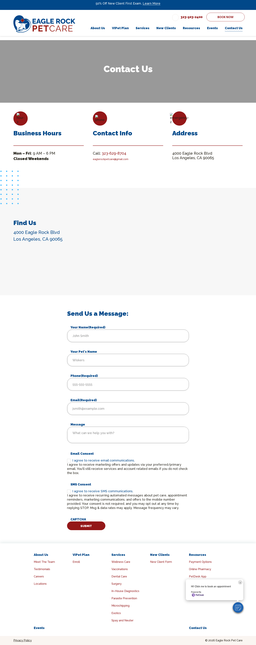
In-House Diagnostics (125, 591)
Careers (39, 576)
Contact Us (198, 628)
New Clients (160, 555)
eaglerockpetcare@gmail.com (110, 159)
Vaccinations (119, 569)
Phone (84, 376)
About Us (41, 555)
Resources (197, 555)
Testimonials (42, 569)
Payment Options (200, 562)
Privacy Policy (22, 640)
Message (78, 424)
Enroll (76, 562)
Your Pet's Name (84, 351)
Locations (40, 583)
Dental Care (119, 576)
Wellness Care (120, 562)
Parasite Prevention (124, 598)
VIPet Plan (81, 555)
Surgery (116, 583)
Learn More (151, 3)
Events (39, 628)
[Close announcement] (242, 3)
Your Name (88, 327)
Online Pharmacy (200, 569)
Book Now (225, 17)
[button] (238, 607)
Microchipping (120, 605)
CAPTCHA (78, 519)
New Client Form (161, 562)
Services (118, 555)
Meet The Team (44, 562)
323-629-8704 (114, 153)
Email (84, 400)
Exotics (116, 613)
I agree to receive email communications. (103, 460)
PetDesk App (197, 576)
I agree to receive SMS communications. (102, 491)
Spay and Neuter (122, 620)
